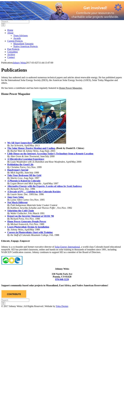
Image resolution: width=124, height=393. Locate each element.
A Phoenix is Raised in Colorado (23, 180)
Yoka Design (62, 306)
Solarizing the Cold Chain (20, 210)
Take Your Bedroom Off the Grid (24, 175)
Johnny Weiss (19, 62)
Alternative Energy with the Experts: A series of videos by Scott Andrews (44, 186)
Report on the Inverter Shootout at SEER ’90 (30, 216)
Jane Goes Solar (15, 197)
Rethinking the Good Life (20, 164)
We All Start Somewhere (19, 142)
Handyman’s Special (17, 170)
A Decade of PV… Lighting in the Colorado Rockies (34, 191)
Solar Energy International (67, 247)
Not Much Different (17, 202)
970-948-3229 (62, 279)
